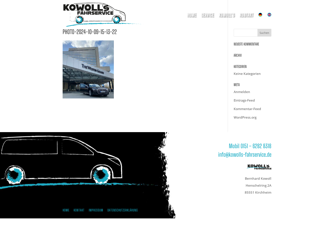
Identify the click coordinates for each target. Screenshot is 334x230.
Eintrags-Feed (244, 100)
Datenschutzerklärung (122, 210)
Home (191, 16)
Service (207, 16)
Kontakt (246, 16)
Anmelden (242, 92)
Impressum (96, 210)
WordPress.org (245, 117)
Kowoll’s (226, 16)
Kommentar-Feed (247, 109)
